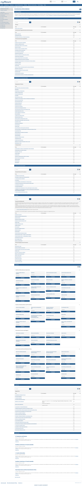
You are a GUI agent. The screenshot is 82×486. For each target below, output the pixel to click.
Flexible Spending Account (19, 223)
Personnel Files (17, 124)
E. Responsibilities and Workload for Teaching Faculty (23, 181)
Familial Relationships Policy (19, 110)
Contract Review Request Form (66, 272)
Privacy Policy (17, 126)
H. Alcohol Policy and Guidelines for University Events (23, 411)
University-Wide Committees (19, 73)
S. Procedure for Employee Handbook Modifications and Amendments (26, 423)
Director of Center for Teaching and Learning (22, 54)
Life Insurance (17, 226)
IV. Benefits (16, 195)
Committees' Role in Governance (20, 50)
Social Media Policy (18, 130)
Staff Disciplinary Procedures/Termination (21, 132)
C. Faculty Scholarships (20, 453)
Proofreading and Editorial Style (66, 366)
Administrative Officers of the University (21, 45)
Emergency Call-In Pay (18, 151)
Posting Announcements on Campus (50, 367)
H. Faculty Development (18, 186)
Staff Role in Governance (19, 68)
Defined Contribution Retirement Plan (21, 216)
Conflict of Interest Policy (19, 92)
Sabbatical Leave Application (19, 401)
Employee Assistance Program (19, 219)
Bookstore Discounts (18, 214)
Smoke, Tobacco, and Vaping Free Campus (66, 322)
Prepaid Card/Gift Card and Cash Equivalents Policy (36, 287)
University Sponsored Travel (35, 294)
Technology (40, 5)
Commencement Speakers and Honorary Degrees (36, 352)
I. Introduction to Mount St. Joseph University (21, 18)
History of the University (18, 28)
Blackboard (3, 15)
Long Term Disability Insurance (20, 228)
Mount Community (32, 5)
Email (2, 20)
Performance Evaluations (19, 123)
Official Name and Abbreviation (51, 359)
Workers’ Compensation (18, 240)
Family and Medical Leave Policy (20, 247)
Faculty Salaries (17, 153)
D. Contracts (17, 180)
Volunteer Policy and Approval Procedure (20, 296)
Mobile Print (3, 25)
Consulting (16, 95)
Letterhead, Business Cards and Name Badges (66, 359)
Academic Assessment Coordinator (20, 42)
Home (1, 5)
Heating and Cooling (49, 279)
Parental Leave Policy (18, 258)
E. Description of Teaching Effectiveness (21, 406)
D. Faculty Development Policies (20, 399)
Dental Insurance (17, 217)
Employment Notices (18, 104)
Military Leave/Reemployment (19, 253)
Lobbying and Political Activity (19, 115)
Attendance (17, 89)
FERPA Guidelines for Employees (20, 112)
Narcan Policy (63, 314)
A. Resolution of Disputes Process (20, 394)
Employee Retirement (18, 103)
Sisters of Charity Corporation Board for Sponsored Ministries (24, 67)
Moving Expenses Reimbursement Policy (21, 118)
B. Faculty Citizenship (18, 396)
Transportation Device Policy (65, 287)
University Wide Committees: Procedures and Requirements (24, 74)
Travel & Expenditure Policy (50, 293)
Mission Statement (18, 33)
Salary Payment (17, 159)
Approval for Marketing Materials (21, 351)
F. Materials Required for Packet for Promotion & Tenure (24, 408)
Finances (12, 5)
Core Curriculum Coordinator (19, 51)
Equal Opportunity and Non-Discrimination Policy (22, 109)
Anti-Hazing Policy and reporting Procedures (22, 87)
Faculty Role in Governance (19, 56)
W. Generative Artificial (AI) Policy (20, 429)
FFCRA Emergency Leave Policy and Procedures (22, 249)
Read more (17, 441)
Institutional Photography (20, 358)
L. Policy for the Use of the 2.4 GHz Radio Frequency (23, 417)
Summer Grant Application (19, 404)
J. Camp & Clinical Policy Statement (20, 414)
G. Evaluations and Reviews (19, 184)
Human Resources (19, 5)
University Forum (17, 71)
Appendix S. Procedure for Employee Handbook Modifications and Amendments (62, 15)
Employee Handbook (19, 6)
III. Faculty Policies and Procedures (20, 165)
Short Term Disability (18, 260)
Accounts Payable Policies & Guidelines (20, 273)
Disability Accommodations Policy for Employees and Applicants (25, 98)
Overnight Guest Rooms (19, 280)
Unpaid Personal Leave (18, 261)
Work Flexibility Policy (18, 239)
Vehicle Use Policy (64, 294)
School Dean (17, 65)
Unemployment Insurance (19, 237)
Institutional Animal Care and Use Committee (22, 59)
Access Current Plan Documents (22, 209)
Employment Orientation (19, 106)
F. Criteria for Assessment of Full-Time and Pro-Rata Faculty (24, 183)
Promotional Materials (34, 373)
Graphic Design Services (65, 351)
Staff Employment (18, 133)
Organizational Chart (18, 35)
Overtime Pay (17, 154)
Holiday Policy (17, 250)
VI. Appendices (17, 384)
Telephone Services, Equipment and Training (21, 288)
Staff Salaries (17, 162)
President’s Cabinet (18, 62)
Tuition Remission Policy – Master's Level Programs (23, 234)
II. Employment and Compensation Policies (21, 77)
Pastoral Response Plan (50, 315)
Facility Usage (17, 222)
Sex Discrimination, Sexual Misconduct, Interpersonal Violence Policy (25, 129)
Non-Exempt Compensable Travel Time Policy (22, 120)
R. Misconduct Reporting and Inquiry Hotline (21, 422)
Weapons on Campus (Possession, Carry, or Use (22, 141)
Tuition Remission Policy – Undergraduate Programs (23, 236)
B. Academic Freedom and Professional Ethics (22, 177)
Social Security (17, 231)
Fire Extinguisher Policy (64, 307)
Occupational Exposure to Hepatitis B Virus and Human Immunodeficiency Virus (36, 316)
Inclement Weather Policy (20, 314)
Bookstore (32, 272)
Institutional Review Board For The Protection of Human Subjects (25, 60)
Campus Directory (4, 16)
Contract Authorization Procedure (51, 272)
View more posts (17, 477)
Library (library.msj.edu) (5, 22)
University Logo (18, 374)
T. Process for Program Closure (20, 425)
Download (25, 277)
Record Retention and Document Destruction (22, 127)
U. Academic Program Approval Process (21, 426)
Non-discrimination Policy (12, 482)
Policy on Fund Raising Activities (36, 366)
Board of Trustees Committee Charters (21, 48)
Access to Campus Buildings (20, 307)
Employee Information (13, 6)
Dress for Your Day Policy (19, 100)
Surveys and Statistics (34, 340)
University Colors (64, 373)
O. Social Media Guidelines (19, 420)
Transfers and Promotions (19, 140)
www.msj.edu (3, 482)
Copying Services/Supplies (35, 279)
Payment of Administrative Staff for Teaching (22, 156)
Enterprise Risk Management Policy (20, 107)
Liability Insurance (17, 225)
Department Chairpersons (19, 53)
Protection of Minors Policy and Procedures (21, 322)
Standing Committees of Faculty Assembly (21, 70)
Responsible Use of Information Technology (21, 341)
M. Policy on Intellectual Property (20, 419)
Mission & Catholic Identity (5, 23)
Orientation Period (18, 121)
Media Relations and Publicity (35, 359)
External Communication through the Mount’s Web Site (51, 352)
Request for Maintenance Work (51, 286)
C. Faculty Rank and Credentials (20, 178)
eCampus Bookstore (4, 19)
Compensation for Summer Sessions (20, 150)
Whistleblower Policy (18, 143)
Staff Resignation (17, 135)
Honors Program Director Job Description (21, 57)
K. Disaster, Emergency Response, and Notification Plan (23, 416)
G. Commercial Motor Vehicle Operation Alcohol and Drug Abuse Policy (26, 409)
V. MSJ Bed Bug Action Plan (19, 428)
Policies (25, 5)
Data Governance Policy (18, 97)
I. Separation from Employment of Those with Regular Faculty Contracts (26, 187)
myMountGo (3, 26)
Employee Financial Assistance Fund (20, 220)
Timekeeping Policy (18, 138)
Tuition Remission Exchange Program (21, 233)
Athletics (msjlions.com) (5, 13)
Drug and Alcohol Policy (18, 101)
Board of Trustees (18, 47)
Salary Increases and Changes (19, 157)
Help (45, 5)
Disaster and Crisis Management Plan (36, 308)
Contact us (20, 482)
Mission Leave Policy (18, 255)
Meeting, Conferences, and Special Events (66, 280)
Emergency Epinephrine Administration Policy (49, 308)
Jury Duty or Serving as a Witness (20, 252)
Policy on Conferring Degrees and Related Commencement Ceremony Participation (21, 366)
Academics (6, 5)
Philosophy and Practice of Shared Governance (22, 36)
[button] (30, 22)
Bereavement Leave (18, 246)
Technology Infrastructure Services (51, 340)
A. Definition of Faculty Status (19, 175)
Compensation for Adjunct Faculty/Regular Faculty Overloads (24, 148)
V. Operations (17, 264)
